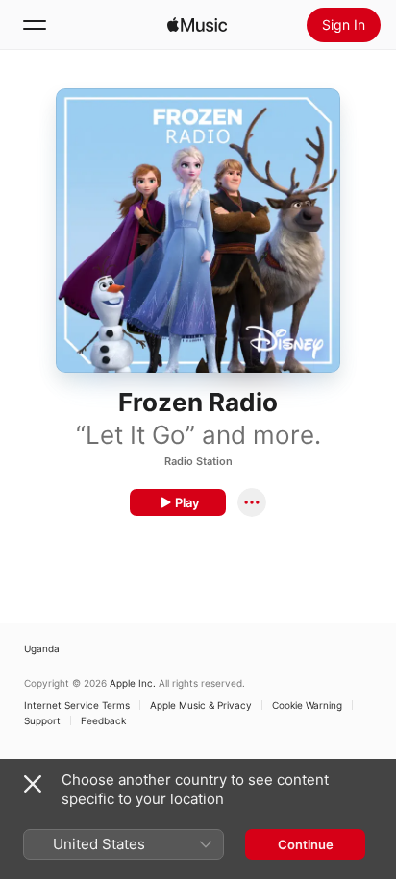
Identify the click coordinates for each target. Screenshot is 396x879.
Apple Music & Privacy (201, 705)
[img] (197, 25)
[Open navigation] (34, 25)
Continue (306, 844)
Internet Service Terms (77, 705)
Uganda (42, 648)
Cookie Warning (307, 705)
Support (42, 720)
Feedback (103, 720)
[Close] (32, 784)
